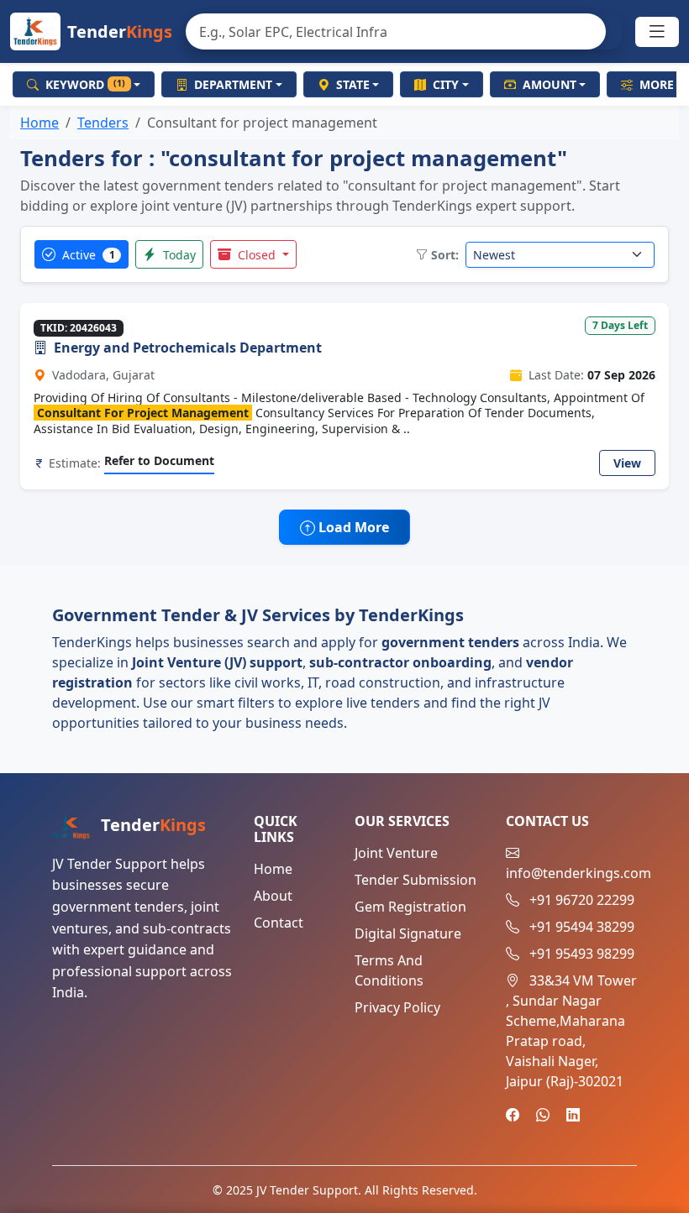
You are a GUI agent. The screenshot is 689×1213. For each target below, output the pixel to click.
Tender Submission (415, 880)
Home (39, 122)
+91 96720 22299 (581, 900)
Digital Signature (408, 933)
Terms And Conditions (389, 970)
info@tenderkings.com (578, 873)
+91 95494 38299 (581, 927)
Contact (278, 922)
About (273, 895)
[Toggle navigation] (657, 32)
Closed (256, 255)
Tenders (103, 122)
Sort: (445, 255)
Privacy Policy (397, 1007)
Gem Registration (410, 906)
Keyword (85, 84)
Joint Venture (396, 853)
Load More (352, 527)
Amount (549, 84)
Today (178, 255)
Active (87, 255)
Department (233, 84)
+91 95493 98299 (581, 953)
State (353, 84)
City (446, 84)
